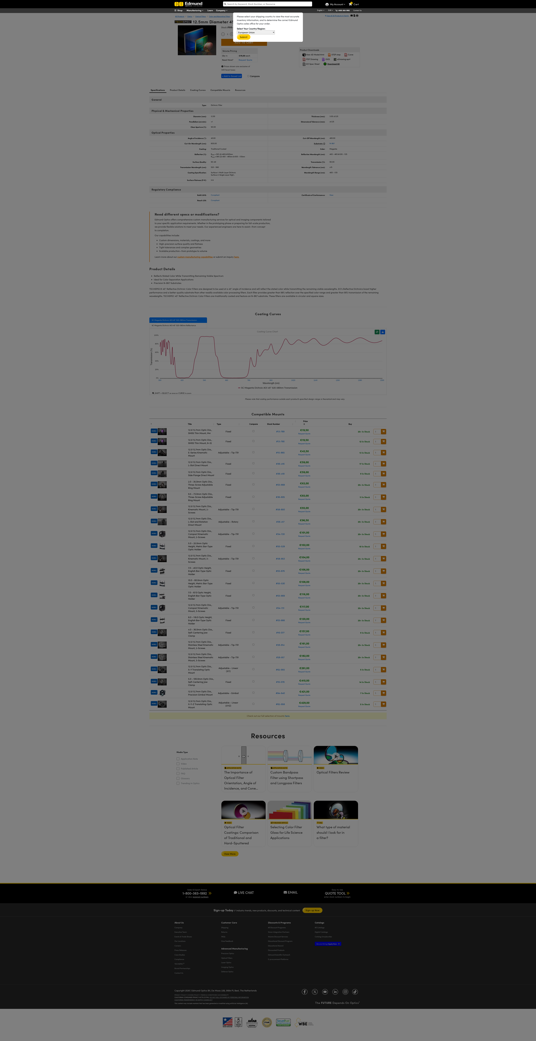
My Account (336, 4)
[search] (267, 4)
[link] (355, 2)
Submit (243, 37)
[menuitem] (181, 10)
